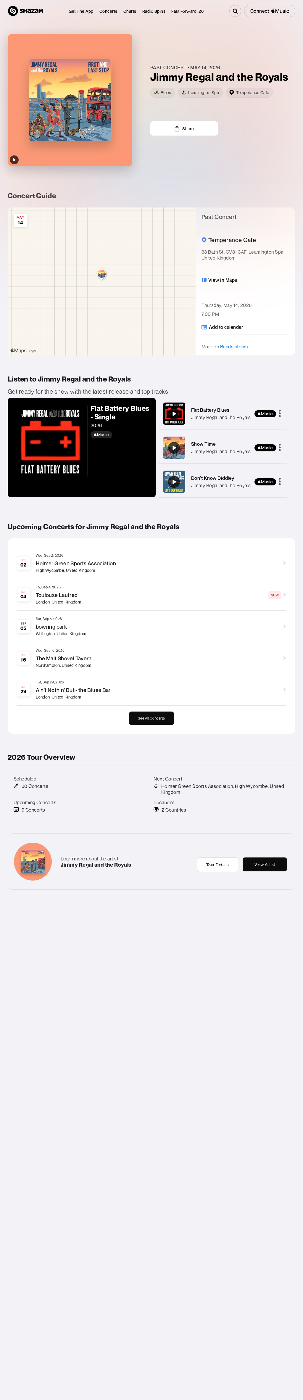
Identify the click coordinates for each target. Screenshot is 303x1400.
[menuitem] (81, 11)
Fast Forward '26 (187, 11)
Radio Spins (154, 11)
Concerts (108, 11)
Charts (129, 11)
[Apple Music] (120, 434)
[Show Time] (174, 448)
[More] (279, 414)
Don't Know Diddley (212, 478)
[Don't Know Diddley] (174, 482)
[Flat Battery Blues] (174, 414)
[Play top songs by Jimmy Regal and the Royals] (14, 159)
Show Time (203, 444)
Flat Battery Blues (210, 410)
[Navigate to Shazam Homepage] (25, 11)
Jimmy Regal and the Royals (221, 417)
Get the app (81, 11)
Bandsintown (234, 347)
